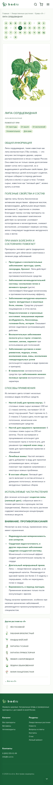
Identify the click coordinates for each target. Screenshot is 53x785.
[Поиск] (35, 4)
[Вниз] (47, 779)
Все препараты (8, 722)
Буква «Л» (39, 14)
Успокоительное (13, 131)
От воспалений (39, 127)
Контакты (33, 733)
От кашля (25, 127)
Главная (5, 14)
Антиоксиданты (8, 729)
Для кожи (28, 131)
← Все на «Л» (10, 681)
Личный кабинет (36, 740)
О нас (31, 736)
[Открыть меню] (48, 4)
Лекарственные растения (22, 14)
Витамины (6, 726)
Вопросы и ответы (36, 729)
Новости (32, 726)
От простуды (11, 127)
